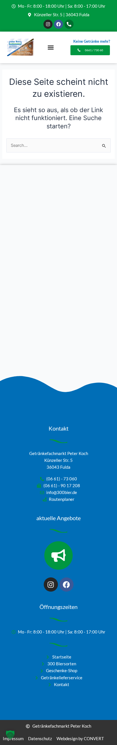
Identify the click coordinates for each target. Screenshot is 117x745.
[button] (51, 47)
